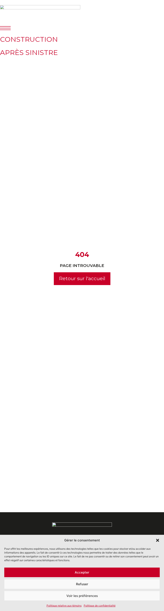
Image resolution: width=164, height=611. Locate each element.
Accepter (82, 572)
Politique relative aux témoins (64, 605)
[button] (157, 540)
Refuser (82, 584)
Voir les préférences (82, 596)
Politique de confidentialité (100, 605)
